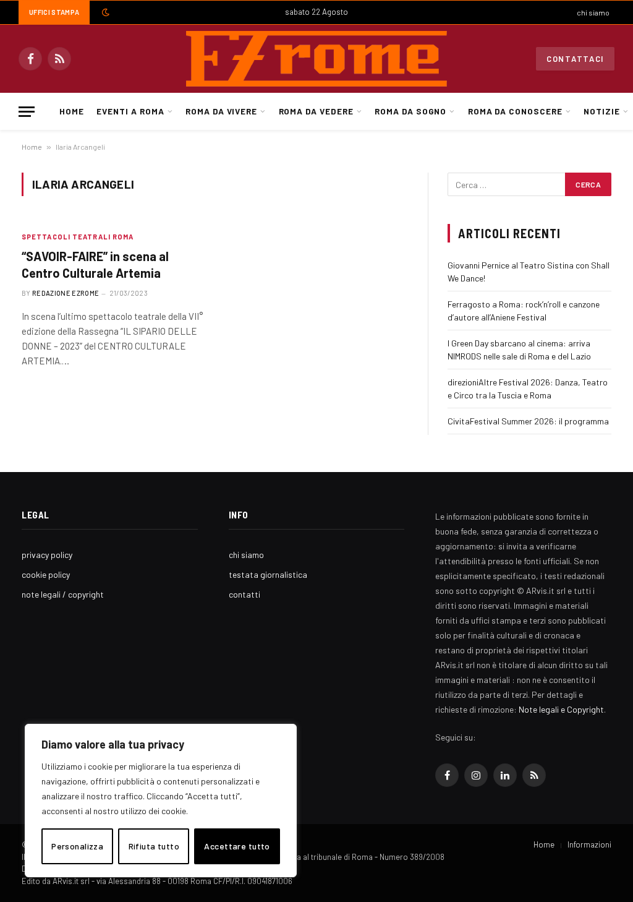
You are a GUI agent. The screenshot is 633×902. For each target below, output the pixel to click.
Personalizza (77, 846)
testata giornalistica (268, 574)
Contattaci (575, 59)
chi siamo (593, 12)
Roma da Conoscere (515, 111)
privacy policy (47, 554)
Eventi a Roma (130, 111)
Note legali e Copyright (561, 709)
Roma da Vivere (221, 111)
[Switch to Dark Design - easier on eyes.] (104, 12)
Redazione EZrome (65, 293)
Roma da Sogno (410, 111)
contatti (244, 594)
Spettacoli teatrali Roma (78, 237)
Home (71, 111)
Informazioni (589, 844)
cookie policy (46, 574)
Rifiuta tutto (154, 846)
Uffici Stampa (54, 12)
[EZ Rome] (316, 59)
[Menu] (27, 112)
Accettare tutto (237, 846)
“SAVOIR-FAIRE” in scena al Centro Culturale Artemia (95, 264)
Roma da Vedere (316, 111)
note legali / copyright (63, 594)
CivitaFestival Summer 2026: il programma (528, 421)
